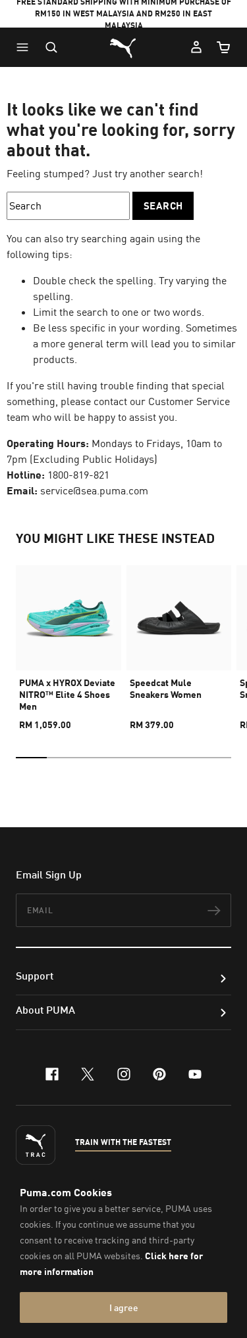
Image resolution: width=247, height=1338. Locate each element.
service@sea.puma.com (94, 490)
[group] (68, 642)
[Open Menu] (26, 47)
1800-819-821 (78, 474)
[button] (26, 47)
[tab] (31, 757)
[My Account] (196, 47)
